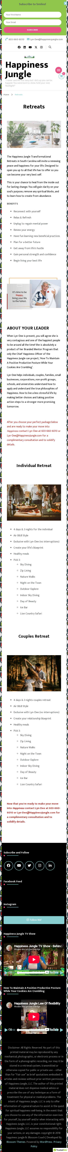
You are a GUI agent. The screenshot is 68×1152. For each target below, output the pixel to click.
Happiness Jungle (26, 69)
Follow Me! (35, 920)
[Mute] (56, 972)
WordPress (46, 1142)
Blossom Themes (15, 1142)
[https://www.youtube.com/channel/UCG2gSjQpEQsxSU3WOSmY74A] (19, 865)
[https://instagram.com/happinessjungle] (39, 865)
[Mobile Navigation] (58, 70)
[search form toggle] (50, 47)
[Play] (6, 972)
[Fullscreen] (61, 972)
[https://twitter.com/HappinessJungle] (29, 865)
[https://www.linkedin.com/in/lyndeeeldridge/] (50, 865)
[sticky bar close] (65, 3)
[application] (34, 959)
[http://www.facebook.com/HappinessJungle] (8, 865)
